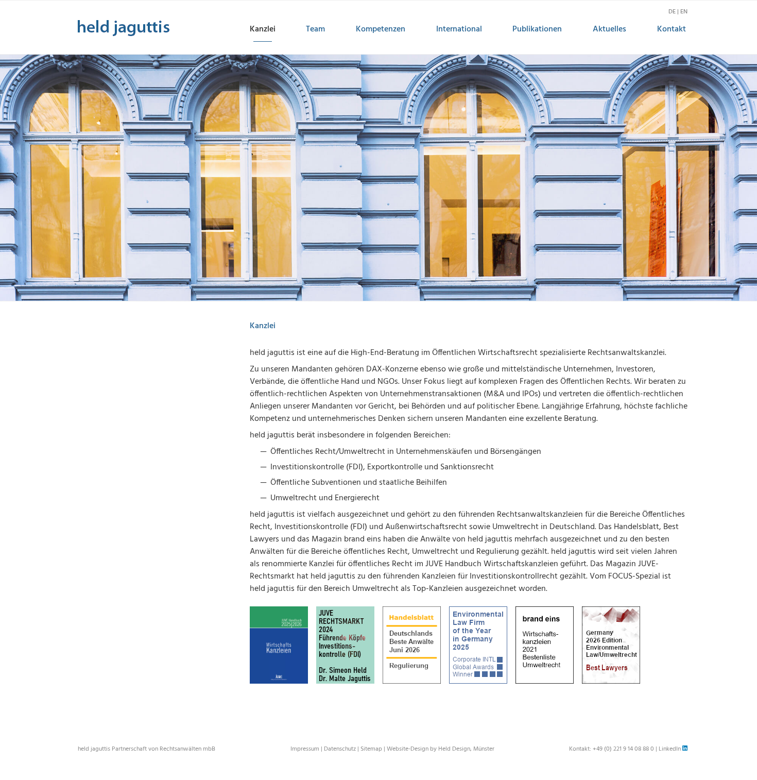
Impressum (304, 749)
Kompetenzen (380, 29)
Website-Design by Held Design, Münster (440, 749)
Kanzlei (263, 29)
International (459, 29)
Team (315, 29)
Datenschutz (340, 749)
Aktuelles (609, 29)
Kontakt (671, 29)
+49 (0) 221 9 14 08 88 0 (623, 749)
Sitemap (371, 749)
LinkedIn (670, 749)
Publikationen (537, 29)
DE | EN (677, 12)
